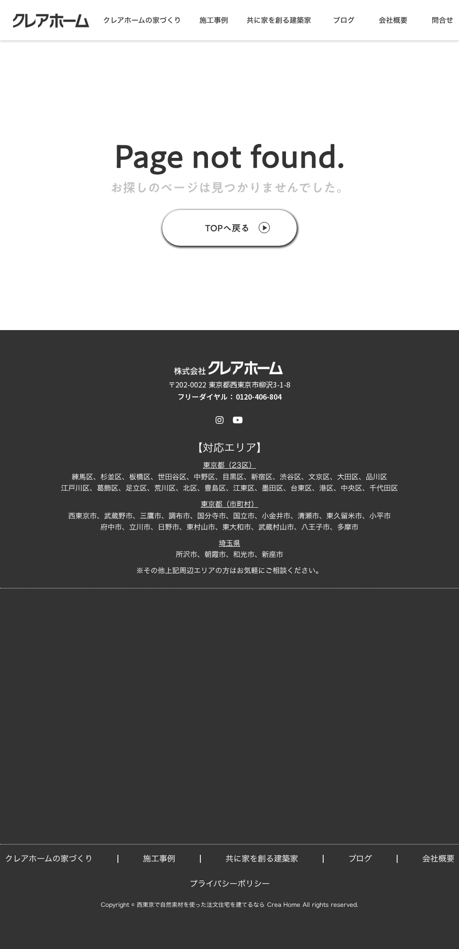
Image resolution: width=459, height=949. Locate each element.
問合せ (442, 20)
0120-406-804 (258, 397)
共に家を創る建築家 (279, 20)
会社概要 (393, 20)
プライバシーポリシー (230, 884)
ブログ (344, 20)
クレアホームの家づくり (142, 20)
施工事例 (213, 20)
